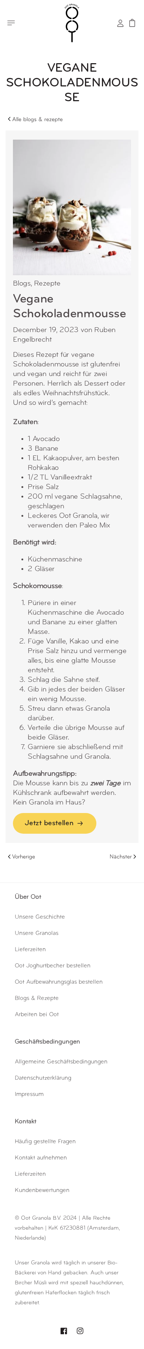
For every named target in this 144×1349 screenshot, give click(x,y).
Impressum (29, 1094)
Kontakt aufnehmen (41, 1158)
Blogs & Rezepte (37, 998)
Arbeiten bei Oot (37, 1015)
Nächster (121, 857)
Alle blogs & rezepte (37, 120)
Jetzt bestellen (49, 823)
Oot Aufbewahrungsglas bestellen (59, 982)
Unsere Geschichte (40, 917)
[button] (11, 23)
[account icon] (120, 23)
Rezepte (47, 283)
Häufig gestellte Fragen (45, 1142)
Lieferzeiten (30, 950)
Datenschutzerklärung (43, 1078)
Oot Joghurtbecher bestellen (52, 966)
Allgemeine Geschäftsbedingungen (61, 1062)
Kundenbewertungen (42, 1190)
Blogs (22, 283)
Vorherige (23, 857)
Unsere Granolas (36, 933)
